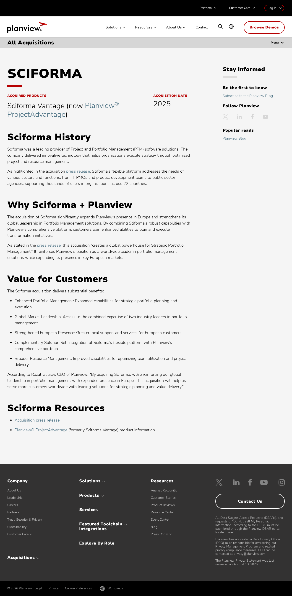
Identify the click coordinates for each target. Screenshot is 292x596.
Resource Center (162, 512)
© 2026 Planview (19, 588)
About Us (174, 27)
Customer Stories (163, 498)
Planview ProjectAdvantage (63, 110)
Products (89, 495)
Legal (38, 588)
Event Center (160, 519)
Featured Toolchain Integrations (100, 526)
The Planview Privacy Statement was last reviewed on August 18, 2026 (244, 562)
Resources (143, 27)
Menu (275, 42)
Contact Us (250, 501)
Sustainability (16, 527)
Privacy (54, 588)
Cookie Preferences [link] (78, 588)
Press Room (159, 534)
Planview (27, 29)
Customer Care (239, 8)
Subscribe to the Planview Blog (248, 95)
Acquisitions (21, 557)
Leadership (15, 498)
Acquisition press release (37, 420)
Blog (154, 527)
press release (78, 171)
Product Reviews (163, 505)
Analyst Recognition (165, 490)
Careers (12, 505)
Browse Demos (264, 27)
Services (88, 509)
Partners (206, 8)
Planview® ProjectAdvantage (41, 430)
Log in (272, 8)
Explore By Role (96, 543)
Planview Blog (234, 138)
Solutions (113, 27)
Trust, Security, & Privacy (24, 519)
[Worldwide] (231, 27)
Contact (202, 27)
